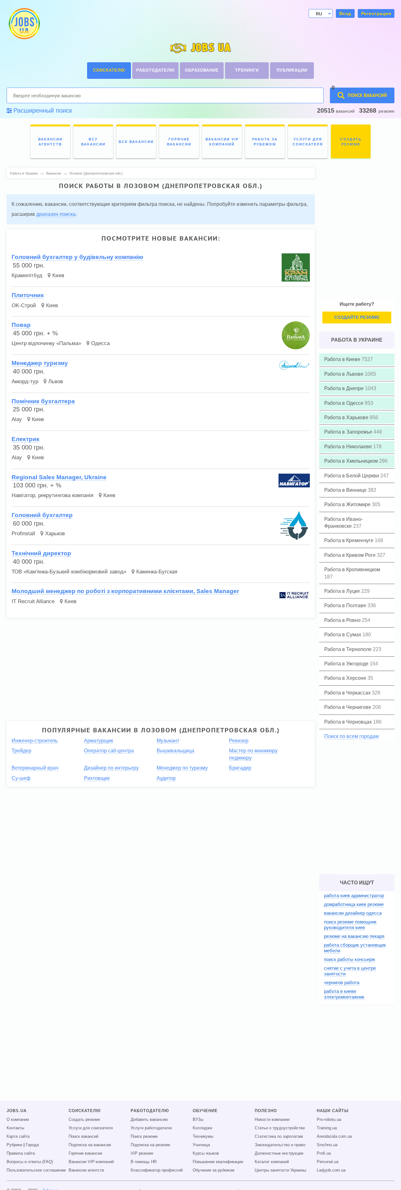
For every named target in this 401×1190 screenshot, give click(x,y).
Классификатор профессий (157, 1170)
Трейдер (21, 750)
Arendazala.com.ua (334, 1136)
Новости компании (272, 1119)
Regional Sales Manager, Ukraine (59, 477)
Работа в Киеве (343, 359)
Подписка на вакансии (90, 1145)
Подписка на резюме (150, 1145)
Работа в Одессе (344, 403)
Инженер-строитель (35, 740)
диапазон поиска (56, 214)
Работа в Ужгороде (347, 663)
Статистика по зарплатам (279, 1136)
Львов (55, 381)
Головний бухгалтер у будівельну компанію (77, 257)
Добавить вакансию (149, 1119)
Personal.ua (327, 1162)
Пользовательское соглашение (36, 1170)
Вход (345, 13)
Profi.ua (324, 1153)
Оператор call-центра (109, 750)
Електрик (25, 439)
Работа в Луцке (342, 591)
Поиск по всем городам (351, 736)
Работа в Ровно (343, 620)
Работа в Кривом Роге (350, 555)
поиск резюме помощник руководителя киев (350, 924)
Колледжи (202, 1128)
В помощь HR (144, 1162)
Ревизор (238, 740)
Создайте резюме (356, 317)
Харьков (55, 534)
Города (32, 1145)
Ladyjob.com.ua (331, 1170)
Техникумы (203, 1136)
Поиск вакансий (83, 1136)
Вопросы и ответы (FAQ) (30, 1162)
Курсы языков (206, 1153)
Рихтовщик (97, 778)
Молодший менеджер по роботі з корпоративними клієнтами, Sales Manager (125, 591)
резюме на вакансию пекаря (354, 936)
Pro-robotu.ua (329, 1119)
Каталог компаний (272, 1162)
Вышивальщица (175, 750)
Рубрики (14, 1145)
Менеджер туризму (40, 363)
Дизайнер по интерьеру (111, 767)
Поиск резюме (144, 1136)
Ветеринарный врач (35, 767)
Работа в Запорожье (348, 432)
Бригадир (240, 767)
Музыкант (168, 740)
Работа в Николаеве (348, 446)
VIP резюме (142, 1153)
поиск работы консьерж (349, 959)
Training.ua (327, 1128)
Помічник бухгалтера (43, 401)
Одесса (100, 343)
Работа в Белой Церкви (352, 475)
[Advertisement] (156, 666)
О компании (18, 1119)
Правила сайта (21, 1153)
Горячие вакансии (85, 1153)
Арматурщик (98, 740)
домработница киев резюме (354, 904)
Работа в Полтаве (345, 605)
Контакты (15, 1128)
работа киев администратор (354, 895)
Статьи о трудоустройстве (280, 1128)
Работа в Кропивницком (352, 569)
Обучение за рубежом (213, 1170)
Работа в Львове (344, 374)
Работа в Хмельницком (351, 461)
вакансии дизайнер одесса (353, 913)
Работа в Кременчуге (349, 540)
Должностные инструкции (279, 1153)
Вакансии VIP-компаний (91, 1162)
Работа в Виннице (346, 490)
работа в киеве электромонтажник (344, 994)
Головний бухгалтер (42, 515)
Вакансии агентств (86, 1170)
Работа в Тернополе (348, 649)
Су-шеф (21, 778)
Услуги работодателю (151, 1128)
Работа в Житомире (348, 504)
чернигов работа (341, 982)
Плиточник (28, 295)
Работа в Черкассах (348, 692)
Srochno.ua (327, 1145)
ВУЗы (198, 1119)
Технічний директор (41, 553)
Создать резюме (84, 1119)
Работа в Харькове (347, 417)
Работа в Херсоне (345, 678)
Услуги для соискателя (91, 1128)
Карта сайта (18, 1136)
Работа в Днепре (344, 388)
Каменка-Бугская (156, 572)
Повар (21, 325)
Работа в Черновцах (348, 722)
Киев (58, 275)
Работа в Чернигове (348, 707)
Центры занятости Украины (280, 1170)
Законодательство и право (280, 1145)
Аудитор (166, 778)
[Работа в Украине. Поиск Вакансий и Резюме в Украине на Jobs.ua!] (24, 24)
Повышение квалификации (218, 1162)
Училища (201, 1145)
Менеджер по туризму (182, 767)
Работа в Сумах (343, 634)
